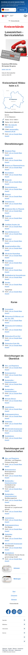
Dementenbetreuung (11, 187)
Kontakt (10, 648)
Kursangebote (9, 309)
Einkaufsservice (9, 201)
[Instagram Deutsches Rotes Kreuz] (14, 611)
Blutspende (8, 180)
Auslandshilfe (9, 158)
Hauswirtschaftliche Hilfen (12, 246)
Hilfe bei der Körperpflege (12, 253)
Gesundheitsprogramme (12, 232)
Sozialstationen (9, 436)
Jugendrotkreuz (9, 407)
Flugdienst (8, 216)
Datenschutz (18, 650)
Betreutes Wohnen (10, 399)
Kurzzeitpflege (9, 261)
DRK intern (11, 650)
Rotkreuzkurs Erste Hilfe (12, 343)
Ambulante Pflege (10, 151)
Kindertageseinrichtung (12, 414)
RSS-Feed (5, 650)
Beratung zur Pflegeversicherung (14, 165)
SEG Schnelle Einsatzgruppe (13, 429)
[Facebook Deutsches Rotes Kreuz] (8, 611)
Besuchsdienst (9, 173)
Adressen (17, 568)
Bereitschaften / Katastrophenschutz (11, 381)
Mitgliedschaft (9, 268)
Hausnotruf (8, 239)
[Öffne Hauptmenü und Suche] (25, 16)
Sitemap (15, 648)
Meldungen (17, 579)
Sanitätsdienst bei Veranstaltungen (15, 275)
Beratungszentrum (10, 373)
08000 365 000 (6, 69)
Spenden (7, 282)
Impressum (20, 648)
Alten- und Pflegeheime (12, 366)
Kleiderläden (8, 421)
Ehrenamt (8, 194)
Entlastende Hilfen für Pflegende (14, 209)
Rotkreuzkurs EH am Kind (12, 336)
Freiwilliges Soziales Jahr (12, 224)
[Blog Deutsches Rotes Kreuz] (19, 611)
